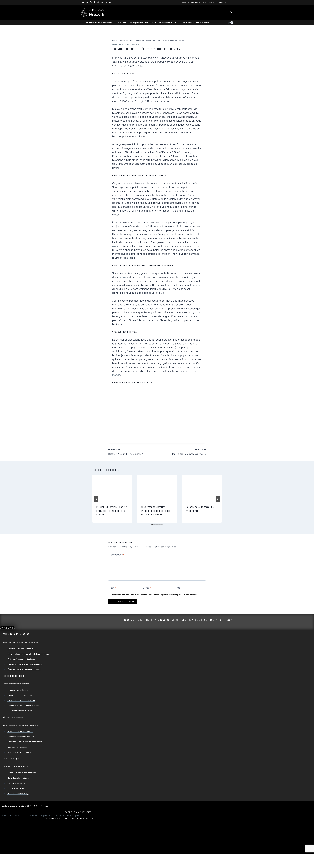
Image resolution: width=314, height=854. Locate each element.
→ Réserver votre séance (190, 2)
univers (123, 277)
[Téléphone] (106, 2)
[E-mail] (110, 2)
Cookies (44, 806)
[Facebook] (90, 2)
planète (116, 246)
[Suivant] (218, 499)
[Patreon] (83, 2)
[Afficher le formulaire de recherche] (231, 12)
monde (116, 374)
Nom (112, 588)
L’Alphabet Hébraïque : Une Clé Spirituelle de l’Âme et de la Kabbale (111, 511)
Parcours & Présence (162, 23)
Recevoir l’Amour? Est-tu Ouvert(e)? (125, 452)
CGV (36, 806)
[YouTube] (87, 2)
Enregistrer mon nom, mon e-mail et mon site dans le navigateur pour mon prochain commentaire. (154, 595)
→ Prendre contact (224, 2)
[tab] (152, 524)
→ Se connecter (208, 2)
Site (178, 588)
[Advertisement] (70, 837)
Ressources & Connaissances (125, 45)
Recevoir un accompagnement (99, 23)
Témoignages (188, 23)
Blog (177, 23)
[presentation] (112, 488)
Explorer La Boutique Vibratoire (133, 23)
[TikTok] (94, 2)
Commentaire (116, 554)
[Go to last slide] (96, 499)
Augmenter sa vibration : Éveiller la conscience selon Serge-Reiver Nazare (155, 511)
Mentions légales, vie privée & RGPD (16, 806)
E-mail (147, 588)
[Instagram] (98, 2)
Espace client (202, 23)
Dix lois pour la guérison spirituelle (189, 452)
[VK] (102, 2)
